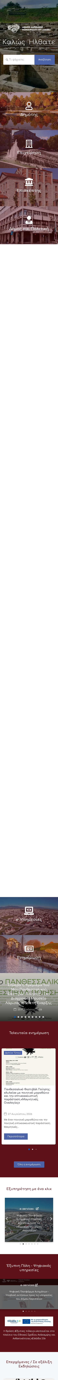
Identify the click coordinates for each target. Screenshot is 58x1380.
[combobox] (18, 60)
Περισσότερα (15, 1136)
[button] (15, 1017)
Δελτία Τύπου (13, 1053)
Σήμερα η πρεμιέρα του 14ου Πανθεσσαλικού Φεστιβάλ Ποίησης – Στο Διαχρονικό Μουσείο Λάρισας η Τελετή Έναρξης (28, 994)
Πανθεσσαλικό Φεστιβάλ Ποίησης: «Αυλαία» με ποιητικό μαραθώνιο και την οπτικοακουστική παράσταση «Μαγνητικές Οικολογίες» (27, 1096)
